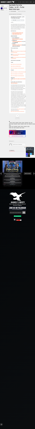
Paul (12, 126)
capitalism (17, 122)
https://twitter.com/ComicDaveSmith (16, 64)
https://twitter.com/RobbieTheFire (16, 66)
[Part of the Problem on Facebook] (4, 9)
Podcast (19, 126)
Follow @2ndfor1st (18, 216)
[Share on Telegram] (33, 154)
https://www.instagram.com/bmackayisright (17, 75)
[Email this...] (29, 156)
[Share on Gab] (29, 154)
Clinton (20, 122)
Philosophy (15, 126)
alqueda (11, 122)
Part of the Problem (4, 9)
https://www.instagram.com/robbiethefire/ (17, 73)
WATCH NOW (28, 173)
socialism (17, 127)
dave (29, 122)
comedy (23, 122)
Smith (15, 127)
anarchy (14, 122)
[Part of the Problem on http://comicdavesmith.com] (7, 9)
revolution (25, 126)
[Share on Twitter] (31, 154)
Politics (22, 126)
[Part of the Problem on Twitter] (5, 9)
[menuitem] (19, 2)
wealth (23, 127)
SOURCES (2, 6)
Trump (20, 127)
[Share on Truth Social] (27, 154)
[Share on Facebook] (27, 156)
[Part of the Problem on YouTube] (6, 9)
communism (26, 122)
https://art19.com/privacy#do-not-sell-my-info (17, 111)
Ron (12, 127)
